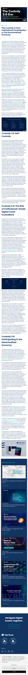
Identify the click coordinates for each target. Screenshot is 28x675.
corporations (12, 84)
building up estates (12, 421)
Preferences (14, 665)
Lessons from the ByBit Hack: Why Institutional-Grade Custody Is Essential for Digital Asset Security (14, 577)
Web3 (23, 109)
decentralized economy (7, 92)
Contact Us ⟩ (14, 626)
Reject (14, 668)
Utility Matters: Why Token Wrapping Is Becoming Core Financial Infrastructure (13, 505)
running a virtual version (16, 422)
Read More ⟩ (5, 485)
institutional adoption (17, 102)
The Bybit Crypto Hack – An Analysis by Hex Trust (13, 600)
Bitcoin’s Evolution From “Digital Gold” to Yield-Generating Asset (12, 529)
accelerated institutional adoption (9, 249)
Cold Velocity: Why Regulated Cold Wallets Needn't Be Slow (13, 481)
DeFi (18, 109)
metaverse (7, 110)
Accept (14, 671)
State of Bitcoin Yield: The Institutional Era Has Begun (12, 553)
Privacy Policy (13, 660)
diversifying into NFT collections (9, 419)
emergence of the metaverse (18, 406)
